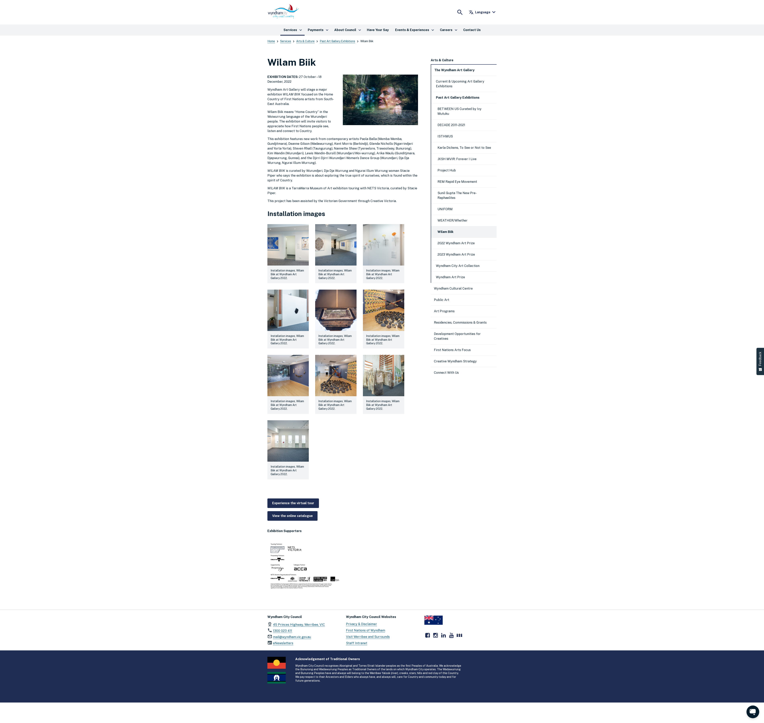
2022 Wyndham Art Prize (456, 243)
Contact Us (472, 30)
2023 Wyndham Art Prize (456, 254)
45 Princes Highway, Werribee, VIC (299, 625)
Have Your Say (378, 30)
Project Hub (447, 170)
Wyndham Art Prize (450, 277)
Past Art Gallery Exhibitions (337, 41)
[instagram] (435, 635)
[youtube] (451, 635)
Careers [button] (449, 30)
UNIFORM (445, 209)
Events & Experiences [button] (415, 30)
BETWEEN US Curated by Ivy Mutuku (459, 111)
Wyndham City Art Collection (457, 266)
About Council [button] (348, 30)
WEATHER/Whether (453, 220)
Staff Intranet (356, 643)
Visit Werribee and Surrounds (368, 637)
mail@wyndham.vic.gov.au (292, 637)
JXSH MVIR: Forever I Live (457, 159)
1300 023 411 (282, 631)
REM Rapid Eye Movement (457, 182)
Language (479, 12)
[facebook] (427, 635)
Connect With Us (446, 373)
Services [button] (293, 30)
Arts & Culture (305, 41)
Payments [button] (318, 30)
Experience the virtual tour (293, 503)
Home (271, 41)
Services (285, 41)
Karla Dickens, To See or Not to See (464, 148)
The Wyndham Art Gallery (454, 70)
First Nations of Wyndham (365, 630)
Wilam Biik (445, 232)
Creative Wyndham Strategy (455, 361)
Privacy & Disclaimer (361, 624)
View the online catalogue (292, 516)
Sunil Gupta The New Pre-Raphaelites (457, 195)
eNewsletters (283, 643)
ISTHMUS (445, 136)
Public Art (441, 300)
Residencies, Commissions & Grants (460, 322)
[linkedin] (443, 635)
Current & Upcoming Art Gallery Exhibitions (460, 84)
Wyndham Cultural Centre (453, 288)
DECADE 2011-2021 (451, 125)
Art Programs (444, 311)
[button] (288, 253)
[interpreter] (459, 635)
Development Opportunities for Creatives (457, 336)
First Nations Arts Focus (452, 350)
